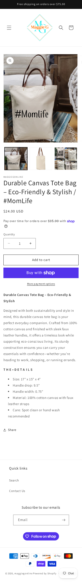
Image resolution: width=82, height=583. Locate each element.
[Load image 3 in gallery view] (65, 158)
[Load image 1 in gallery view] (16, 158)
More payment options (41, 283)
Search (14, 480)
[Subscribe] (64, 520)
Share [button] (12, 430)
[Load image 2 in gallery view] (41, 158)
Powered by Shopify (44, 573)
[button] (9, 28)
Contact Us (17, 491)
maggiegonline (23, 573)
